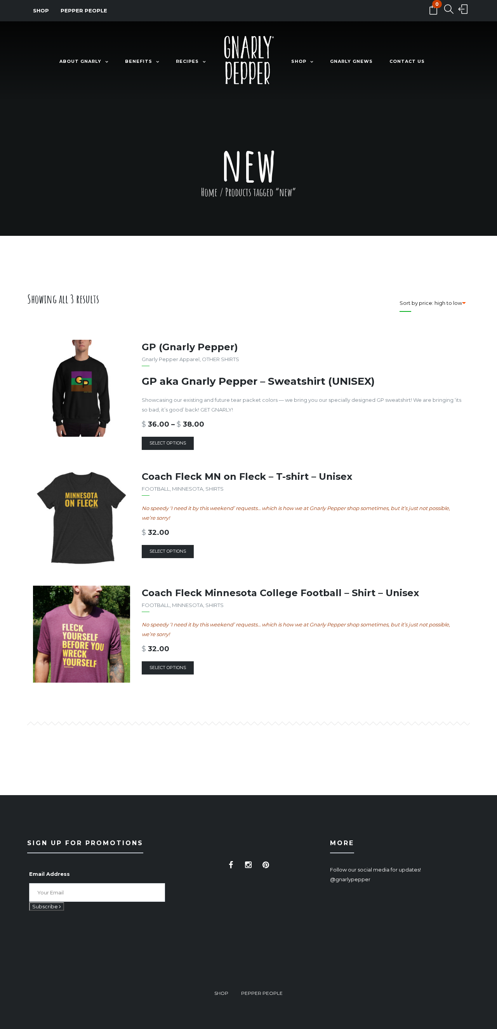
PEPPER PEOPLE (84, 10)
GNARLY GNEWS (351, 61)
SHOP (41, 10)
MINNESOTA (187, 489)
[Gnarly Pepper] (248, 61)
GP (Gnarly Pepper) (190, 347)
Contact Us (407, 61)
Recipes (187, 61)
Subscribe (45, 906)
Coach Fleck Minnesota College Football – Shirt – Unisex (280, 592)
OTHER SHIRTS (220, 359)
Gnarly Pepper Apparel (171, 359)
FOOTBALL (156, 489)
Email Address (49, 874)
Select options (167, 443)
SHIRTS (214, 489)
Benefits (138, 61)
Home (209, 192)
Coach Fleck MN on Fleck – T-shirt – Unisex (247, 476)
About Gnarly (80, 61)
